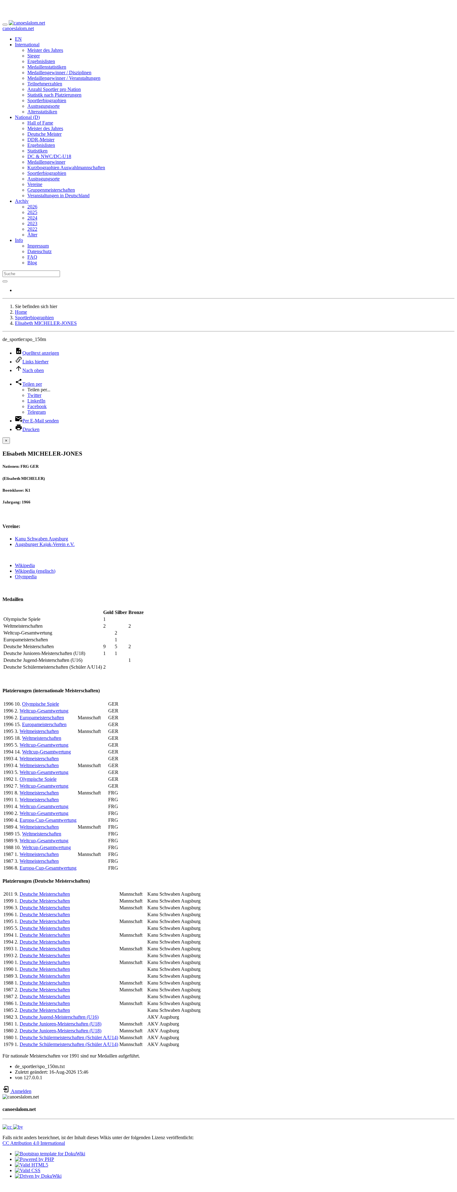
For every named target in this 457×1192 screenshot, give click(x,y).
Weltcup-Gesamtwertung (44, 710)
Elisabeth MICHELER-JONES (46, 323)
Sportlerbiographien (46, 100)
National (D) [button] (27, 117)
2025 (32, 212)
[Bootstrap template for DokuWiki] (50, 1153)
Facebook (37, 406)
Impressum (38, 245)
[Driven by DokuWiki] (38, 1176)
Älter (32, 234)
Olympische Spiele (40, 704)
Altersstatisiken (42, 111)
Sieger (33, 55)
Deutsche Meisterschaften (45, 894)
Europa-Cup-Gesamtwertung (48, 820)
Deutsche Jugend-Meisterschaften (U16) (59, 1017)
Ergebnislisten (41, 61)
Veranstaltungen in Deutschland (58, 195)
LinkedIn (36, 400)
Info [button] (19, 240)
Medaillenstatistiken (46, 67)
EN (18, 39)
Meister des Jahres (45, 50)
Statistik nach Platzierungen (54, 95)
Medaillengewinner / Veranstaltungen (63, 78)
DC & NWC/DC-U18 (49, 156)
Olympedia (26, 576)
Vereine (34, 184)
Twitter (34, 395)
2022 (32, 229)
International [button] (27, 44)
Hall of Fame (40, 122)
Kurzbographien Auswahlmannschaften (66, 167)
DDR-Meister (40, 139)
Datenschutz (39, 251)
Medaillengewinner (46, 162)
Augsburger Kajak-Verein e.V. (45, 544)
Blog (32, 262)
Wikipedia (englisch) (35, 571)
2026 (32, 206)
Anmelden (20, 1091)
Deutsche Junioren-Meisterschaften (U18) (60, 1023)
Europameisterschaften (42, 717)
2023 (32, 223)
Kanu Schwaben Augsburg (41, 538)
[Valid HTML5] (31, 1164)
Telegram (36, 412)
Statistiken (37, 150)
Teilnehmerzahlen (44, 83)
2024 (32, 218)
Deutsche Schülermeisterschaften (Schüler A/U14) (69, 1037)
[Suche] (4, 281)
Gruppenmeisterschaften (51, 190)
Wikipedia (25, 565)
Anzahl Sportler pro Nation (54, 89)
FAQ (32, 257)
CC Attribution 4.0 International (33, 1143)
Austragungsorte (43, 106)
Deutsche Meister (44, 134)
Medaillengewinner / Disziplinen (59, 72)
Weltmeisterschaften (39, 731)
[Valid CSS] (27, 1170)
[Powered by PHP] (34, 1159)
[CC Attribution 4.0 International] (12, 1127)
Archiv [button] (22, 201)
